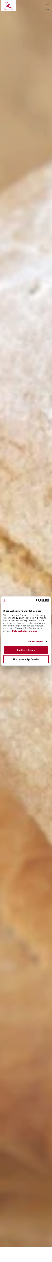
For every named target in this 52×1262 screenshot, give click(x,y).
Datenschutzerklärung (24, 630)
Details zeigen (35, 641)
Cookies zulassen (26, 650)
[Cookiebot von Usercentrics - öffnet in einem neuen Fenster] (37, 600)
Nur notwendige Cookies (26, 659)
